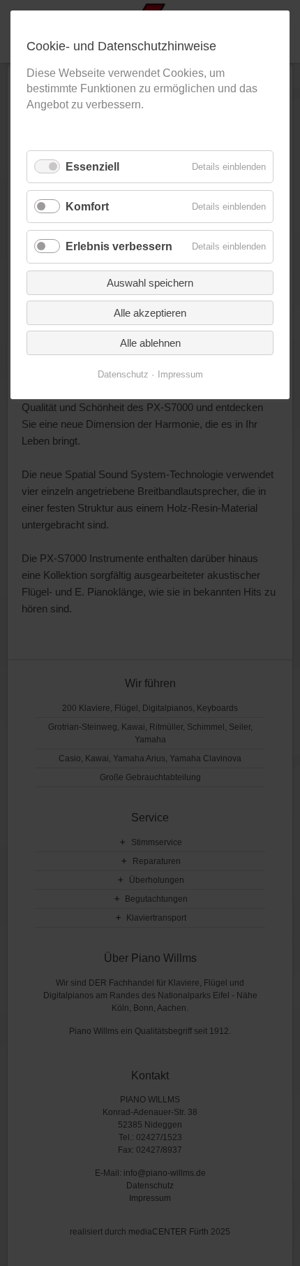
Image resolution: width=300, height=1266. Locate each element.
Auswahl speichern (150, 283)
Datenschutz (123, 374)
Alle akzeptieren (150, 313)
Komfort (87, 207)
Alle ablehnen (150, 343)
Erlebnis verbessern (119, 246)
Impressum (180, 374)
